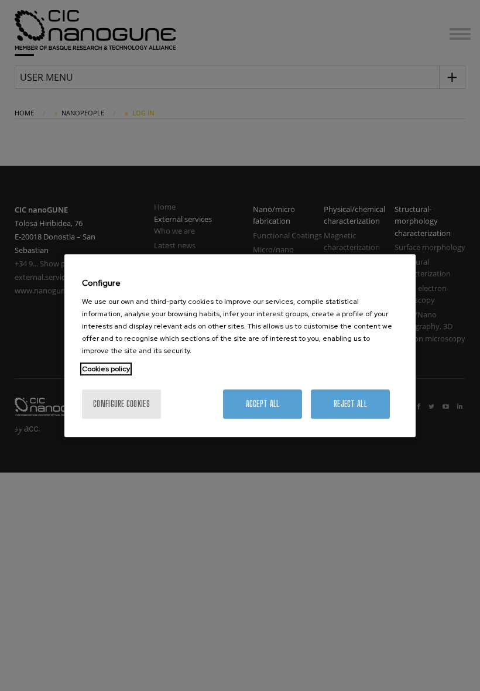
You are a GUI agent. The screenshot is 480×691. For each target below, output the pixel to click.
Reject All (350, 404)
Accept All (263, 404)
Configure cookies (121, 404)
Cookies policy (106, 369)
